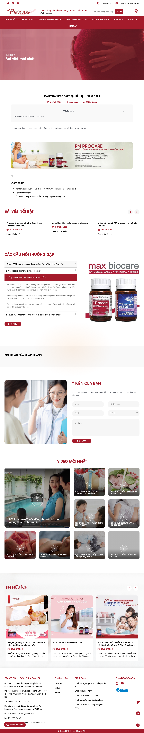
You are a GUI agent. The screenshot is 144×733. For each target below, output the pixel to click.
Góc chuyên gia (99, 19)
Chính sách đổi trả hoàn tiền (86, 695)
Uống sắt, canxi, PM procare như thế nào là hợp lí (117, 224)
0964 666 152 (16, 724)
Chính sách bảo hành (83, 690)
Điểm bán (118, 19)
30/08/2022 (16, 229)
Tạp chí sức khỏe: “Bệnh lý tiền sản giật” (122, 523)
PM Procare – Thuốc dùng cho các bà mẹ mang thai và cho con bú (34, 521)
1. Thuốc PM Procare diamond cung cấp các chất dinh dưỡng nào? (35, 264)
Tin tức (131, 19)
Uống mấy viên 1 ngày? (22, 192)
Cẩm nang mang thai (48, 19)
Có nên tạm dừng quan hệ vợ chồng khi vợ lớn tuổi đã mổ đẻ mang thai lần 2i (44, 189)
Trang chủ (10, 19)
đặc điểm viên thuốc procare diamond (70, 223)
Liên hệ (57, 692)
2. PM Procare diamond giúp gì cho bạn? (23, 270)
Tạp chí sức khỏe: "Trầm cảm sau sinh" (123, 555)
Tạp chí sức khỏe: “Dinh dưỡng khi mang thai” (124, 492)
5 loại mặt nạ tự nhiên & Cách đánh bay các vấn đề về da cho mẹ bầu (26, 644)
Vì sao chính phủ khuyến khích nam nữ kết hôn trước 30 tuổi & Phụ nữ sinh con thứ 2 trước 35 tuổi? (116, 645)
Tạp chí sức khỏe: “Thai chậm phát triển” (19, 555)
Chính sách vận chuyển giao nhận (89, 700)
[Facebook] (13, 3)
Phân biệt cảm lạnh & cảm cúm (67, 642)
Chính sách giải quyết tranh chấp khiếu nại (90, 685)
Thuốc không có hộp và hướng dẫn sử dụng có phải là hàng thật (39, 196)
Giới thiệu (58, 683)
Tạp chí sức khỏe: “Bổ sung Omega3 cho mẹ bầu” (87, 492)
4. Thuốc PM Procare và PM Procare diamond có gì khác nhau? (33, 314)
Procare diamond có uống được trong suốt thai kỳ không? (24, 224)
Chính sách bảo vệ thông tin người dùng (89, 706)
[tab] (40, 264)
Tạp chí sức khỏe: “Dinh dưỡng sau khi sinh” (89, 523)
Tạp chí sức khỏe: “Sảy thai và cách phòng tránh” (89, 555)
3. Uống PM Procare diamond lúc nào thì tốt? (26, 277)
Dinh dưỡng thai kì (75, 19)
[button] (12, 324)
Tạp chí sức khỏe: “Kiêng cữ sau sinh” (53, 555)
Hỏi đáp (73, 26)
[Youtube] (18, 3)
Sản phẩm (25, 19)
